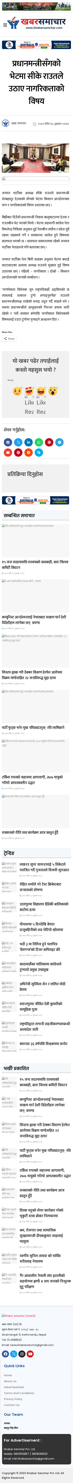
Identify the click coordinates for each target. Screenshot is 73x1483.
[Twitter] (13, 1353)
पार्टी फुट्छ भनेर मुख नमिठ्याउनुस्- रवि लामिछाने (33, 728)
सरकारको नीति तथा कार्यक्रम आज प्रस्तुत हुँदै (30, 832)
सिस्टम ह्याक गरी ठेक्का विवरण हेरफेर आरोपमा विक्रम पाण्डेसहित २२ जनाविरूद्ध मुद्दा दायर (32, 675)
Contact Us (11, 1405)
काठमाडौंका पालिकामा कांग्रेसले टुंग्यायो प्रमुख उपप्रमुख (40, 967)
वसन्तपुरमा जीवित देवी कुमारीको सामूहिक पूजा (41, 1007)
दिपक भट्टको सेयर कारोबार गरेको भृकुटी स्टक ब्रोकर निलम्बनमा (41, 1213)
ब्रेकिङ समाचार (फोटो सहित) (16, 769)
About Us (10, 1381)
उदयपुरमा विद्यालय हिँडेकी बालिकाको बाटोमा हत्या (44, 907)
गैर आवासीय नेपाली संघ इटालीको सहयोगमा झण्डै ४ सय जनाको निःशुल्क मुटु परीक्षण (45, 1281)
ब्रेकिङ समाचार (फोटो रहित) (16, 609)
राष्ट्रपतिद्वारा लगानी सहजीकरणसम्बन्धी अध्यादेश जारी (45, 1027)
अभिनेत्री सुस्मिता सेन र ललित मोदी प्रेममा (42, 987)
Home (8, 1375)
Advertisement (14, 1387)
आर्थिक (8, 824)
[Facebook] (5, 1353)
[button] (8, 442)
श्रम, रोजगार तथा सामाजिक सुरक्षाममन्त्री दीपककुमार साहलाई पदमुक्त (41, 1236)
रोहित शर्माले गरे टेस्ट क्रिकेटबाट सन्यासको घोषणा (40, 887)
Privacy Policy (13, 1399)
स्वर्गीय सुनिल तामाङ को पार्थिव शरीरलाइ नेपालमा (40, 1259)
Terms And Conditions (19, 1393)
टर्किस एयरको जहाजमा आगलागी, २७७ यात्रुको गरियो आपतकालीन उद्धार (32, 780)
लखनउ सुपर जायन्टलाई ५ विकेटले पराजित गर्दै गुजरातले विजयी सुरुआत (44, 867)
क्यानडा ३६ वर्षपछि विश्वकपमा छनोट (43, 1044)
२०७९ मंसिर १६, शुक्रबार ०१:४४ (14, 573)
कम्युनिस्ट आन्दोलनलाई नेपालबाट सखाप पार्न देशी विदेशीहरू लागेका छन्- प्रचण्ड (34, 620)
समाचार (8, 554)
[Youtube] (30, 1353)
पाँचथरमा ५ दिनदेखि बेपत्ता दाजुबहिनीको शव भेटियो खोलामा (41, 927)
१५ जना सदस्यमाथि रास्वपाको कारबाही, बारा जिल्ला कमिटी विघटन (35, 565)
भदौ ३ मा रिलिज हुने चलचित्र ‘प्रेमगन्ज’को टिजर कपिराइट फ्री (40, 947)
